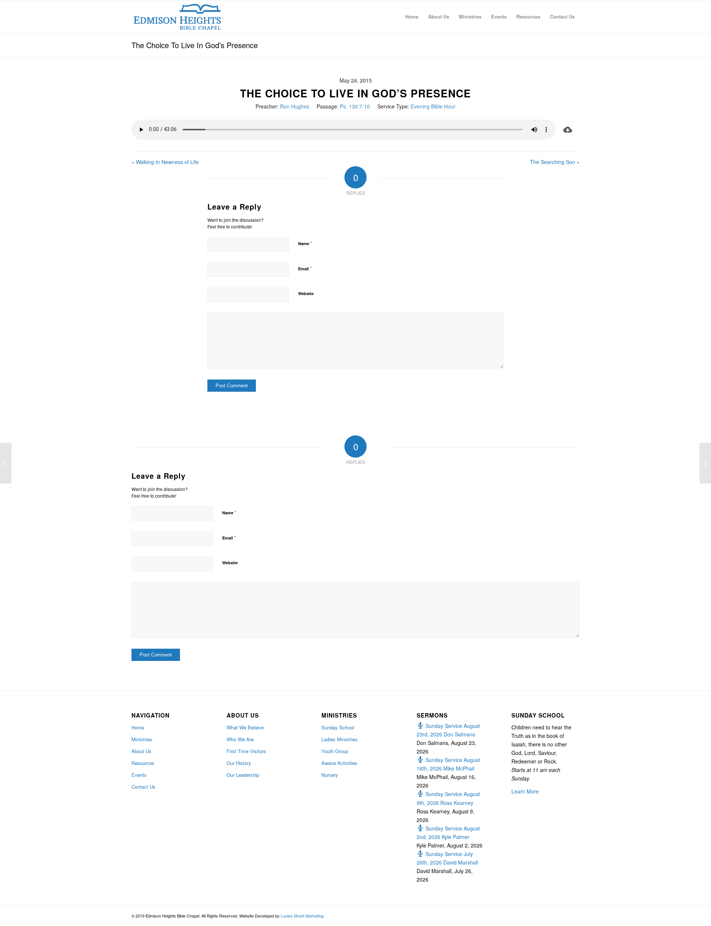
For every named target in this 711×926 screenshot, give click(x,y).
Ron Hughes (294, 106)
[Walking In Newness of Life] (5, 463)
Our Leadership (243, 774)
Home (137, 727)
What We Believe (245, 727)
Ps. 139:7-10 (355, 106)
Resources (142, 762)
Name (305, 243)
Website (306, 293)
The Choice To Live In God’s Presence (194, 45)
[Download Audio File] (568, 130)
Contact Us (143, 786)
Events (139, 774)
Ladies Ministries (339, 739)
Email (305, 268)
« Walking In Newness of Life (165, 162)
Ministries (141, 739)
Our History (239, 762)
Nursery (329, 774)
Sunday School (337, 727)
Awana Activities (339, 762)
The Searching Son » (555, 162)
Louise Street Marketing (302, 916)
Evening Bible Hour (433, 106)
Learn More (525, 791)
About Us (141, 751)
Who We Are (240, 739)
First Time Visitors (246, 751)
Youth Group (334, 751)
